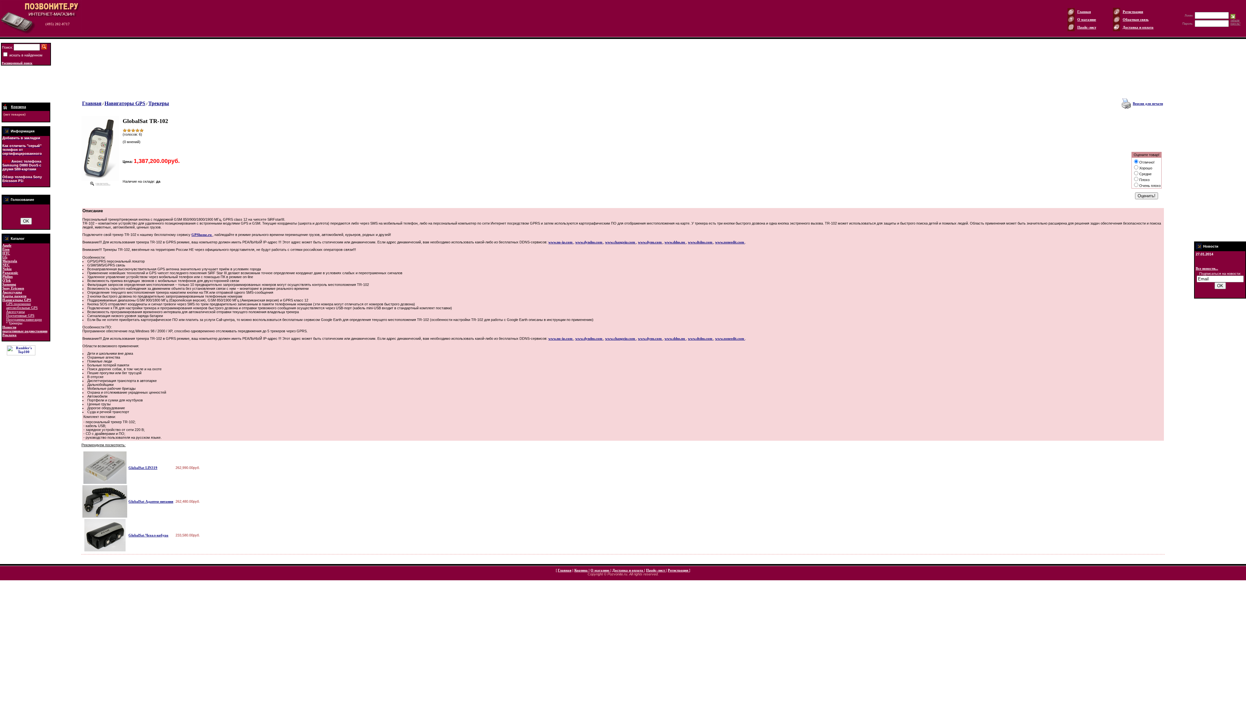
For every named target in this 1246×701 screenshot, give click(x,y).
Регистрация (1133, 12)
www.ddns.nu (675, 242)
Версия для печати (1148, 103)
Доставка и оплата (1138, 27)
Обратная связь (1136, 19)
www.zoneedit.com (730, 242)
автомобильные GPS (22, 308)
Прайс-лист (1086, 27)
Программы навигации (24, 319)
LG (4, 257)
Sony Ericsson (13, 288)
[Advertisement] (26, 84)
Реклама (9, 335)
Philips (7, 276)
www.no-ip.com (560, 242)
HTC (6, 253)
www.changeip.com (620, 242)
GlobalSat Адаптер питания (150, 501)
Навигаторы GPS (16, 300)
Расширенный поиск (17, 63)
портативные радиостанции (24, 331)
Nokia (7, 269)
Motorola (9, 261)
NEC (6, 265)
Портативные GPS (20, 315)
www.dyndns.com (589, 242)
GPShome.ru (202, 235)
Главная (1084, 12)
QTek (6, 280)
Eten (5, 249)
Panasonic (10, 273)
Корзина (581, 570)
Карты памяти (14, 296)
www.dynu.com (650, 242)
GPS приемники (18, 304)
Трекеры (158, 103)
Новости (9, 327)
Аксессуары (12, 292)
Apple (6, 245)
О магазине (1086, 19)
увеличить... (102, 183)
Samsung (9, 284)
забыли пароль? (1235, 22)
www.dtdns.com (700, 242)
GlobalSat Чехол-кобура (148, 535)
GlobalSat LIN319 (142, 468)
